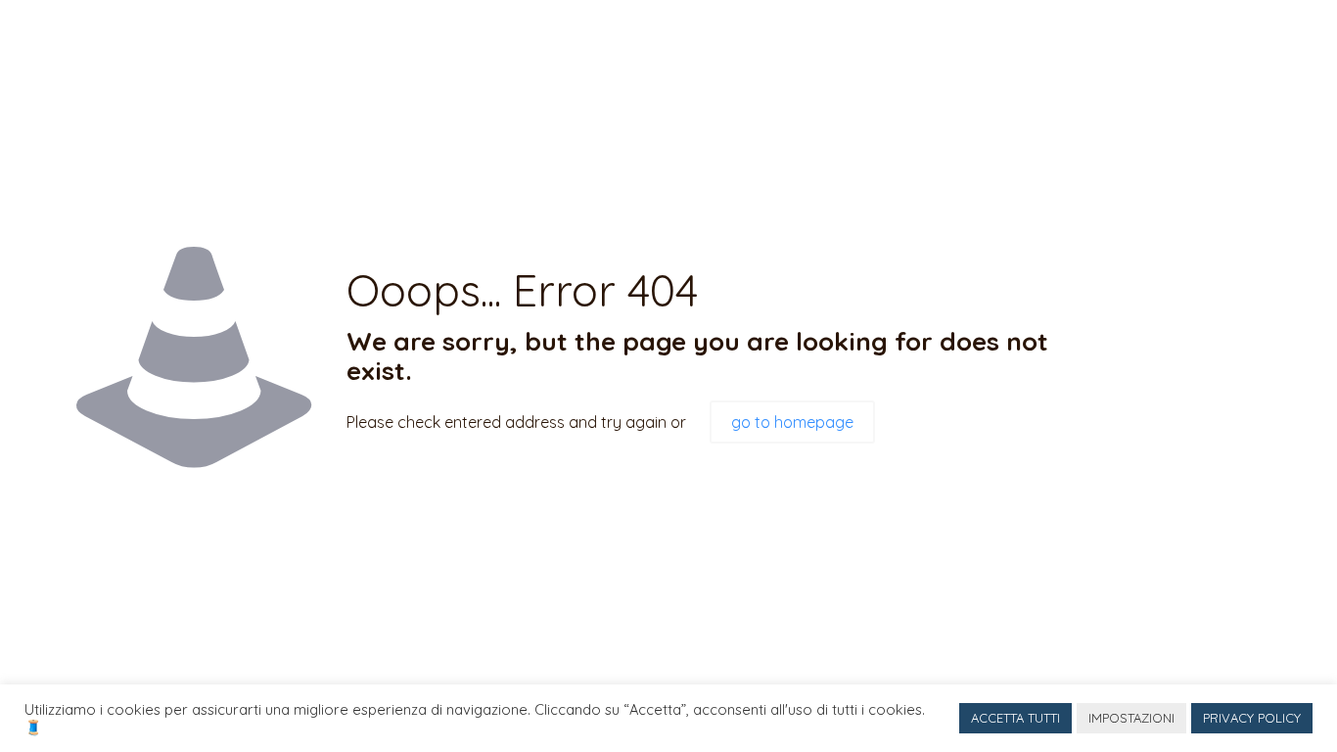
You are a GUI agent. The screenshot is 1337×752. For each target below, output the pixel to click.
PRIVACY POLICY (1252, 718)
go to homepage (792, 422)
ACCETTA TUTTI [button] (1015, 718)
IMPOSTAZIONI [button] (1131, 718)
